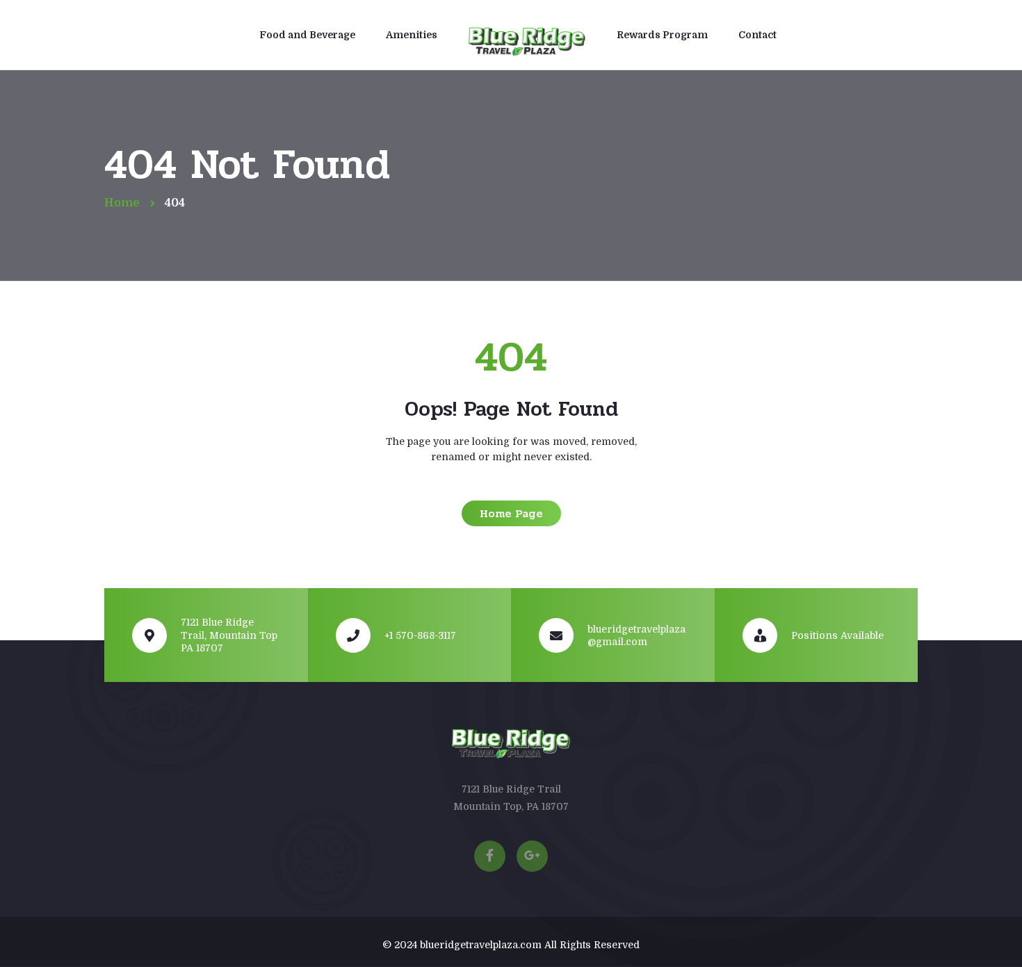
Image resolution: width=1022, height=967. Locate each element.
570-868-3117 (511, 823)
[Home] (527, 37)
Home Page (511, 513)
